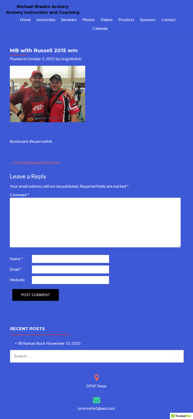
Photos (88, 19)
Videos (107, 19)
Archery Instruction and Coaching (42, 12)
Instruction (45, 19)
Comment (19, 194)
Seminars (69, 19)
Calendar (100, 28)
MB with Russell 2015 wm (34, 162)
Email (16, 269)
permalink (43, 141)
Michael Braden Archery (43, 6)
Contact (169, 19)
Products (126, 19)
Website (17, 279)
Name (16, 258)
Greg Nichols (71, 58)
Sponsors (148, 19)
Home (25, 19)
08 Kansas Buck (31, 343)
